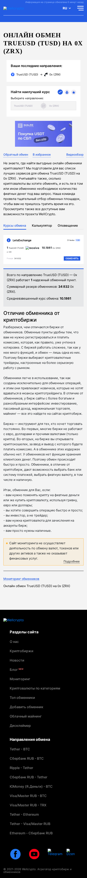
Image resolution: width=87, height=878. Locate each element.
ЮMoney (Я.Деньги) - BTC (31, 786)
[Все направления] (60, 92)
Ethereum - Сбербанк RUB (31, 833)
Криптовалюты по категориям (35, 688)
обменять (72, 258)
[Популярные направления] (66, 92)
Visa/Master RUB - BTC (28, 796)
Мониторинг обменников (21, 579)
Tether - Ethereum (24, 814)
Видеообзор (75, 154)
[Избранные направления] (73, 92)
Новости (17, 660)
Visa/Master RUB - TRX (28, 805)
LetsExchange (22, 240)
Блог (16, 669)
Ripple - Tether (21, 768)
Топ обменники (22, 697)
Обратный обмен (15, 154)
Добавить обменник (26, 707)
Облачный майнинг (26, 716)
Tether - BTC (20, 749)
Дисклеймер (20, 725)
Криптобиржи (21, 651)
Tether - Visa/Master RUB (30, 824)
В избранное (42, 154)
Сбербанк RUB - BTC (27, 758)
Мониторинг (20, 679)
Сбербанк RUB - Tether (28, 777)
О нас (14, 641)
